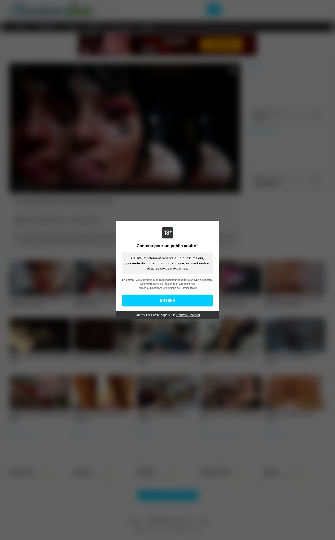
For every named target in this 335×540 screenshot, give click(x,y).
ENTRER (167, 300)
